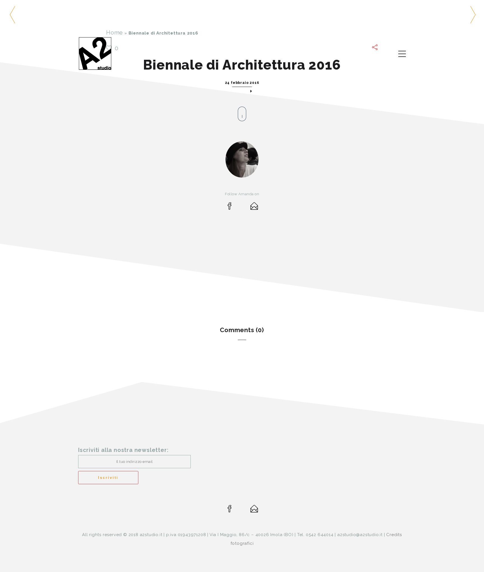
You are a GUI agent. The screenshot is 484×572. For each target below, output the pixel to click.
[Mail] (254, 207)
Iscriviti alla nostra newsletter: (123, 450)
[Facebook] (230, 207)
